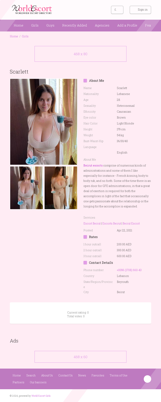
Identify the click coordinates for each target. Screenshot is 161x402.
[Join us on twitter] (147, 395)
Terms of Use (118, 375)
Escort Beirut (92, 223)
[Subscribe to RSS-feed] (132, 395)
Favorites (97, 375)
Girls (34, 25)
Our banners (38, 382)
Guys (50, 25)
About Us (47, 375)
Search (31, 375)
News (82, 375)
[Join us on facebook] (140, 395)
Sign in (143, 9)
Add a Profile (127, 25)
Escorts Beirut (111, 223)
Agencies (102, 25)
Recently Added (74, 25)
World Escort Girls (41, 395)
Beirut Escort (131, 223)
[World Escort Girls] (32, 9)
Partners (18, 382)
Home (18, 25)
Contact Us (65, 375)
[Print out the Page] (140, 71)
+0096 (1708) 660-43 (129, 270)
